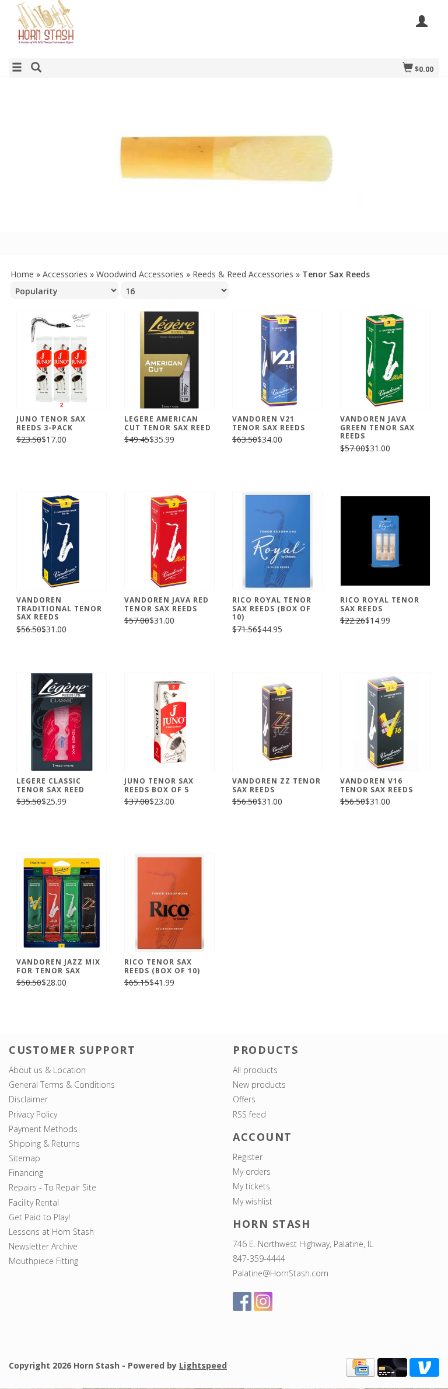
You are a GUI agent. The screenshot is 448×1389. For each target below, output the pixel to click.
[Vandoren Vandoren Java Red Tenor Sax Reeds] (169, 541)
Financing (26, 1172)
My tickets (251, 1186)
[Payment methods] (360, 1366)
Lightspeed (203, 1365)
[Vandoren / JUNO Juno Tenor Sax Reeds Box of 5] (169, 722)
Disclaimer (28, 1099)
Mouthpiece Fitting (43, 1260)
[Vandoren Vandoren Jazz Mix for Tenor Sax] (61, 903)
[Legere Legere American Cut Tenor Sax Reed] (169, 360)
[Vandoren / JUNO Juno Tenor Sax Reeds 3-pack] (61, 360)
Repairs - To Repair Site (52, 1187)
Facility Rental (34, 1202)
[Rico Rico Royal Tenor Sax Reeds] (385, 541)
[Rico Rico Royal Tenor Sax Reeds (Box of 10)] (277, 541)
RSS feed (249, 1114)
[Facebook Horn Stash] (242, 1301)
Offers (244, 1099)
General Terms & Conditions (62, 1084)
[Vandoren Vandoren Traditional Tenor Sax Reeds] (61, 541)
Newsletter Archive (43, 1246)
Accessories (65, 274)
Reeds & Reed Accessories (242, 274)
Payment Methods (43, 1128)
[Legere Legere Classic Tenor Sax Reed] (61, 722)
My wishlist (252, 1201)
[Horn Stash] (116, 28)
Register (247, 1156)
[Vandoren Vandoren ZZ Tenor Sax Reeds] (277, 722)
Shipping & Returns (44, 1143)
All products (255, 1069)
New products (259, 1084)
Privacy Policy (33, 1114)
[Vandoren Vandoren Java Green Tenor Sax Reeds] (385, 360)
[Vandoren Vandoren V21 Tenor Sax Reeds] (277, 360)
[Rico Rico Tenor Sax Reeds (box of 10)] (169, 903)
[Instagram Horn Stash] (263, 1301)
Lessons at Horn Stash (51, 1231)
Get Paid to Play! (39, 1217)
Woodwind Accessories (140, 274)
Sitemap (24, 1158)
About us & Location (47, 1069)
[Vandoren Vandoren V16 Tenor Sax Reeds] (385, 722)
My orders (252, 1171)
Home (22, 274)
